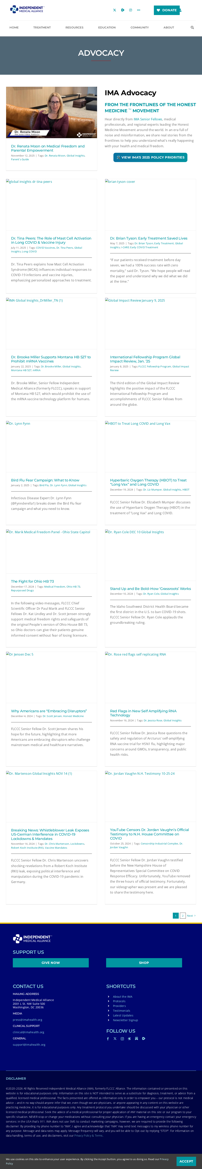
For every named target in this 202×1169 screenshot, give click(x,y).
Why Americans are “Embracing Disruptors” (49, 711)
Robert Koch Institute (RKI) (27, 847)
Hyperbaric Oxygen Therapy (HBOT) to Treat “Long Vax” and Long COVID (148, 482)
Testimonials (121, 1010)
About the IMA (123, 996)
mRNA (36, 370)
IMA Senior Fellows (148, 119)
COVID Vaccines (45, 247)
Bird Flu (44, 485)
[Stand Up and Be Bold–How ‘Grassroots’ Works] (150, 555)
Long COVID (29, 251)
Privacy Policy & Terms (88, 1135)
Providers (119, 1006)
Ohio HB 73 (73, 586)
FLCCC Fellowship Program (154, 366)
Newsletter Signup (125, 1020)
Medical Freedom (54, 586)
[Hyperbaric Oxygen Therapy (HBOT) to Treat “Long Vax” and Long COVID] (150, 446)
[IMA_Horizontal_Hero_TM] (27, 7)
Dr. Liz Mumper (152, 489)
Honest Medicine (73, 716)
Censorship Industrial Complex (159, 843)
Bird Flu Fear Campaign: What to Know (45, 480)
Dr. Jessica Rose (153, 720)
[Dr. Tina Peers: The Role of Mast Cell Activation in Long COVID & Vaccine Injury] (51, 204)
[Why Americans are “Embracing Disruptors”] (51, 677)
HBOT (186, 489)
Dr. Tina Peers (64, 247)
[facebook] (107, 1038)
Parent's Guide (20, 159)
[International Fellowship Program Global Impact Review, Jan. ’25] (150, 323)
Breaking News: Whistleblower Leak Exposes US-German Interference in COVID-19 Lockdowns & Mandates (50, 834)
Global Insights (76, 155)
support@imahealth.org (29, 1044)
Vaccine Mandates (56, 847)
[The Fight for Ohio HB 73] (51, 551)
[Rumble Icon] (143, 1038)
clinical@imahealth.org (28, 1032)
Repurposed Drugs (22, 590)
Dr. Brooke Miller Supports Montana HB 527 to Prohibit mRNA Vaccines (51, 359)
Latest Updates (123, 1015)
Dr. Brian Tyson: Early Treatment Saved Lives (148, 238)
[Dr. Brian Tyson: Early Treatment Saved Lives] (150, 204)
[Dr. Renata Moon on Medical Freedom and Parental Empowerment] (51, 112)
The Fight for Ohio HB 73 (32, 581)
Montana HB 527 (21, 370)
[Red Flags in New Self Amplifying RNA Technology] (150, 677)
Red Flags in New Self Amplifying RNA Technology (143, 713)
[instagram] (122, 1038)
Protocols (119, 1001)
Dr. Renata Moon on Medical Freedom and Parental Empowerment (48, 148)
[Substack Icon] (136, 1038)
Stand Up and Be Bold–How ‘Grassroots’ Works (150, 589)
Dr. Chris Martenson (57, 843)
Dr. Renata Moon (55, 155)
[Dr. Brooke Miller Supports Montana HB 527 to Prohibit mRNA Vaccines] (51, 323)
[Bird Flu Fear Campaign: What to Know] (51, 446)
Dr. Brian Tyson (144, 243)
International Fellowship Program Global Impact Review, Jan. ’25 (145, 359)
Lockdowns (77, 843)
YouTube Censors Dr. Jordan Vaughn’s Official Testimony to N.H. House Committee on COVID (149, 834)
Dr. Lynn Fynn (58, 485)
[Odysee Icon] (129, 1038)
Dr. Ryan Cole (151, 593)
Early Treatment (164, 243)
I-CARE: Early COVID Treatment (139, 247)
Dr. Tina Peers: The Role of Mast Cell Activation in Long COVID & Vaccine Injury (51, 240)
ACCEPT (186, 1161)
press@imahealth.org (27, 1020)
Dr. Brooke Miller (51, 366)
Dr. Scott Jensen (52, 716)
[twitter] (115, 1038)
